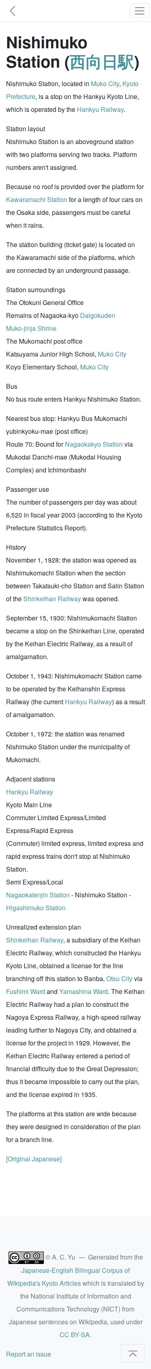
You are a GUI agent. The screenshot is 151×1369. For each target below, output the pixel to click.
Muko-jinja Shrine (31, 328)
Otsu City (119, 978)
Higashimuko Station (36, 907)
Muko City (105, 83)
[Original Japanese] (34, 1158)
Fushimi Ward (25, 991)
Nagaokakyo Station (94, 444)
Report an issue (28, 1354)
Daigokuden (97, 315)
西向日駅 (102, 60)
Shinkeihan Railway (52, 598)
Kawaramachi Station (36, 199)
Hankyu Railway (100, 109)
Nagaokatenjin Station (38, 894)
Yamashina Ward (83, 991)
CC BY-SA (75, 1334)
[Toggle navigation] (139, 10)
